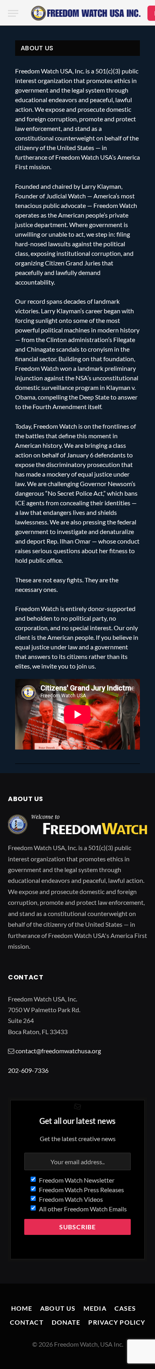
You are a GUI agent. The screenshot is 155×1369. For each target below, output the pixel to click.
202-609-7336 (28, 1070)
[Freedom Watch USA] (85, 13)
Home (21, 1308)
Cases (125, 1308)
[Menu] (13, 13)
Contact (27, 1322)
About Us (58, 1308)
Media (95, 1308)
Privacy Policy (116, 1322)
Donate (66, 1322)
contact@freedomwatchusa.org (58, 1050)
